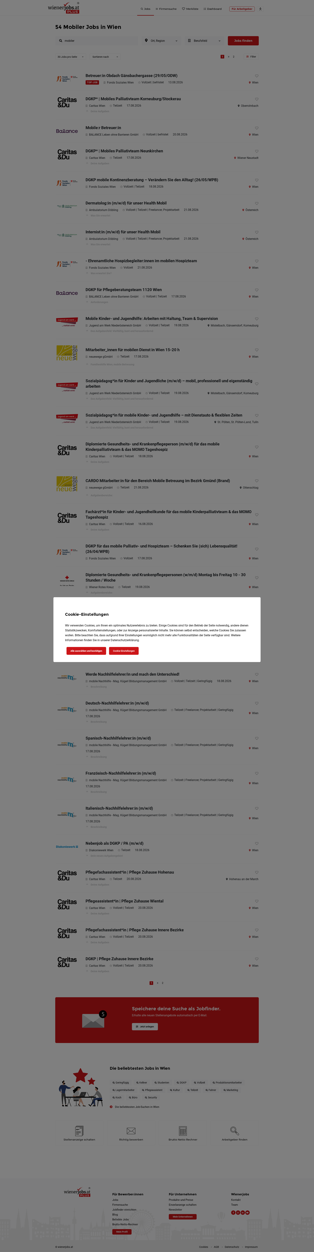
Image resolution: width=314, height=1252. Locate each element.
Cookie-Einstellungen (124, 651)
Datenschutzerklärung (125, 640)
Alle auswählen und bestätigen (86, 651)
